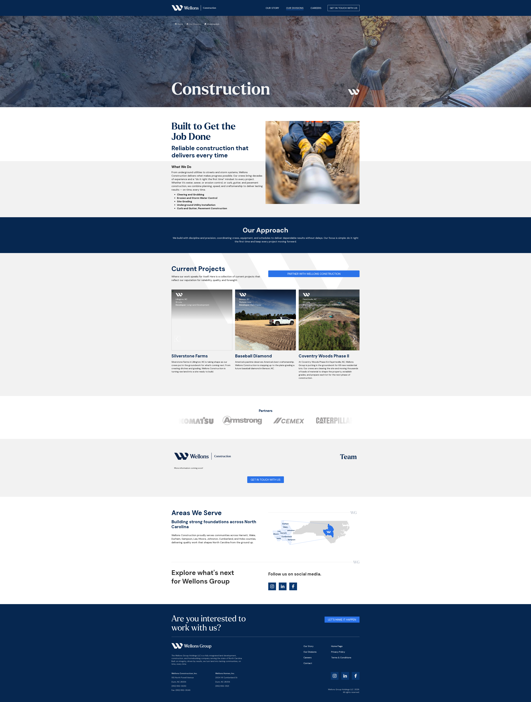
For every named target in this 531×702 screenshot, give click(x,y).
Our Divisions (195, 24)
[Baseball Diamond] (265, 320)
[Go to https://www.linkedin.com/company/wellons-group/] (283, 586)
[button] (177, 339)
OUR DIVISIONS (295, 8)
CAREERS (316, 8)
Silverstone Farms (189, 356)
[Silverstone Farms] (201, 320)
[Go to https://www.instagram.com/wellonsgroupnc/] (272, 586)
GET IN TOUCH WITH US (343, 8)
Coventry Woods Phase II (324, 356)
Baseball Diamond (253, 356)
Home (180, 24)
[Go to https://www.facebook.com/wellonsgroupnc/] (293, 586)
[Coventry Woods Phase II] (329, 320)
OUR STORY (272, 8)
